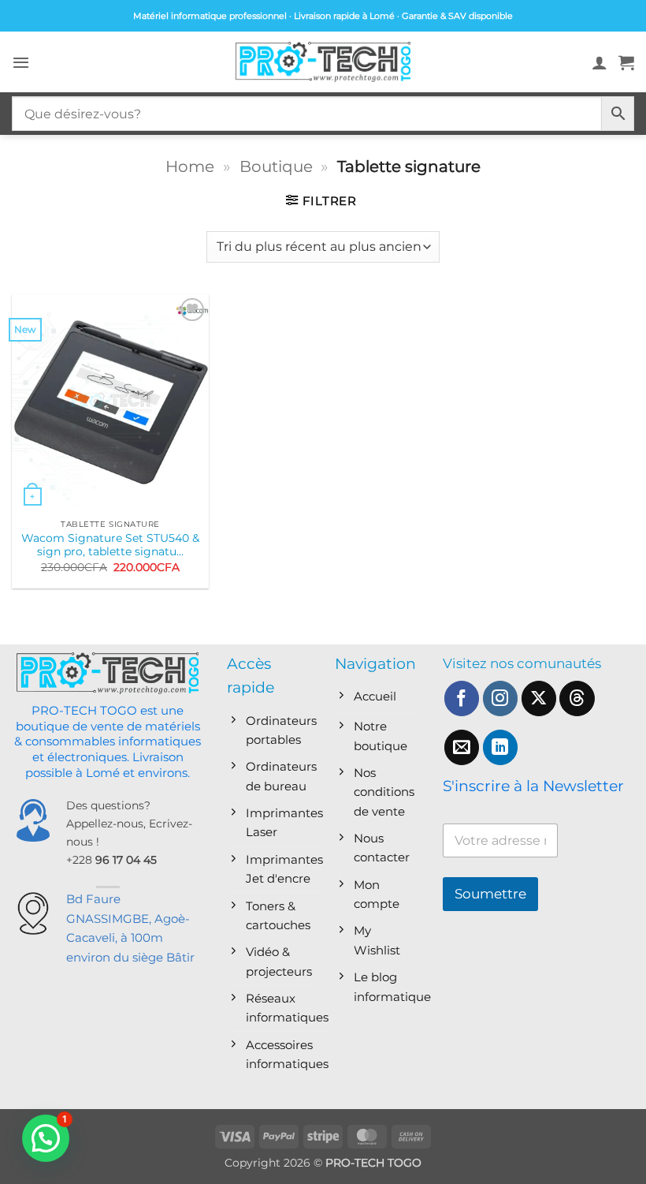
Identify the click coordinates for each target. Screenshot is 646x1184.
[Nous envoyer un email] (462, 747)
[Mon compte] (599, 62)
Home (189, 166)
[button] (21, 62)
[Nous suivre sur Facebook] (462, 698)
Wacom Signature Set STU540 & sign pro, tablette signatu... (110, 545)
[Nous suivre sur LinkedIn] (500, 747)
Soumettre (490, 894)
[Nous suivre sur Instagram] (500, 698)
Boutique (276, 166)
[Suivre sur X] (539, 698)
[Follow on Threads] (577, 698)
